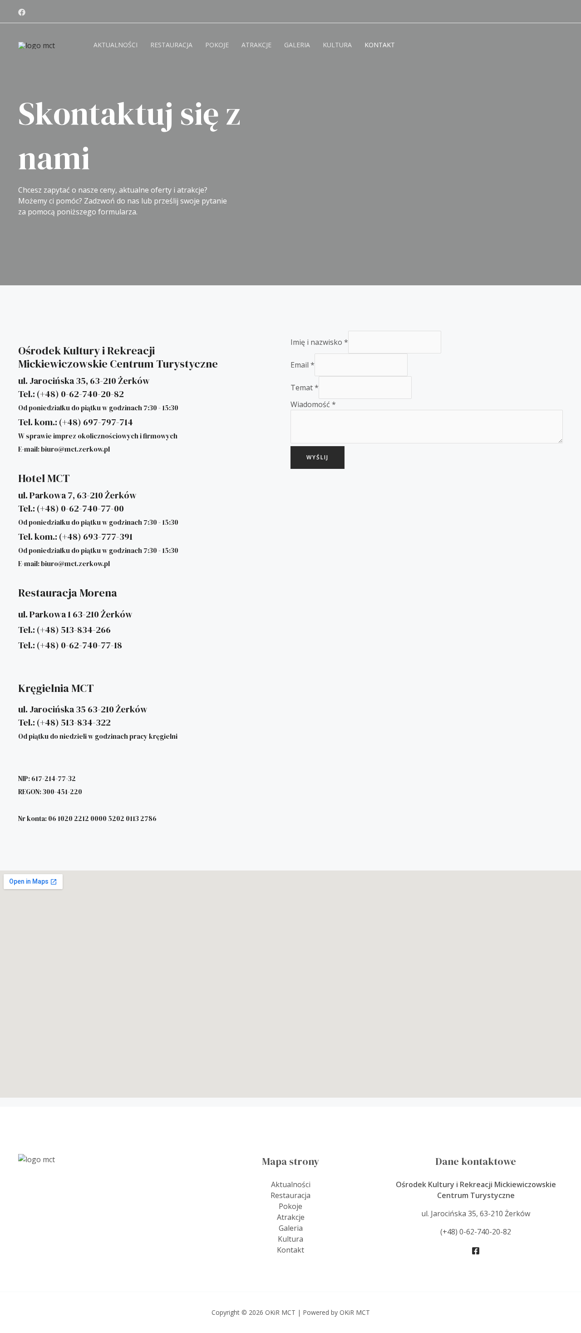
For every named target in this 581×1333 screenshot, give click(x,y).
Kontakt (379, 44)
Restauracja (171, 44)
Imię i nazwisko (319, 342)
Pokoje (217, 44)
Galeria (297, 44)
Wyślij (317, 457)
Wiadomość (313, 404)
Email (302, 365)
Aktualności (116, 44)
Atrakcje (256, 44)
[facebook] (21, 12)
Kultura (337, 44)
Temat (304, 388)
